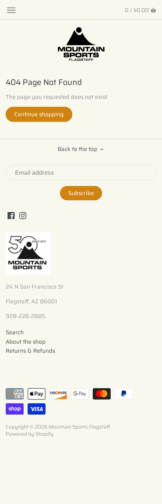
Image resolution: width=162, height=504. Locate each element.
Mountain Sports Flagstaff (79, 427)
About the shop (26, 341)
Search (15, 332)
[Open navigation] (11, 10)
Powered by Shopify (29, 434)
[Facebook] (11, 215)
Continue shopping (39, 114)
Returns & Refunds (30, 350)
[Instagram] (22, 215)
